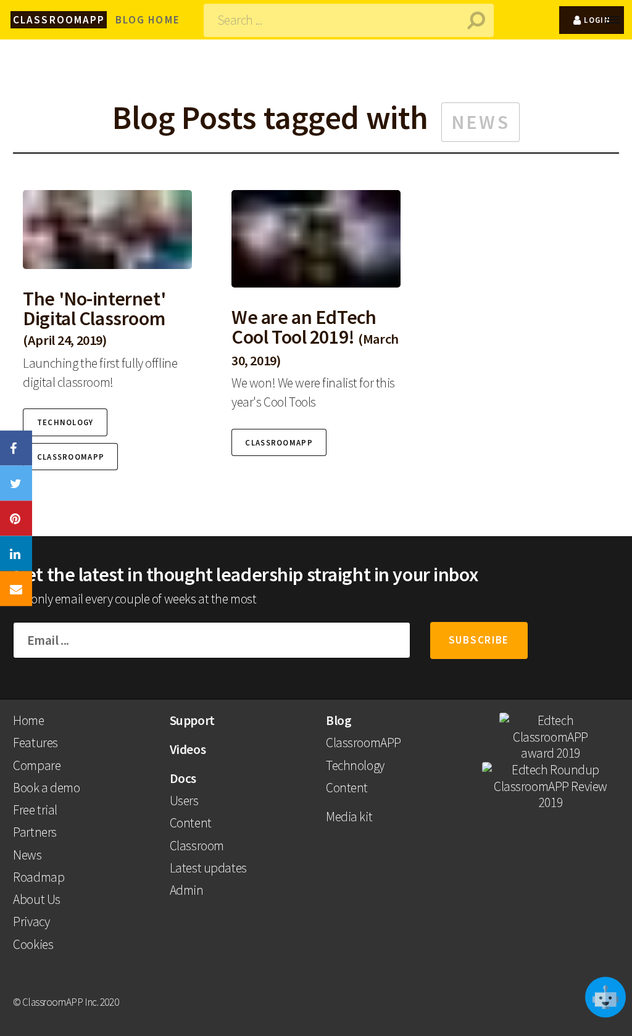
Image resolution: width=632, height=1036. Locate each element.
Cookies (33, 944)
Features (35, 742)
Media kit (349, 816)
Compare (36, 765)
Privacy (31, 921)
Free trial (35, 810)
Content (191, 822)
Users (184, 800)
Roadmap (38, 877)
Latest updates (208, 868)
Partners (35, 832)
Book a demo (46, 787)
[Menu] (618, 19)
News (27, 855)
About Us (36, 899)
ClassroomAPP (363, 742)
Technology (355, 765)
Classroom (197, 845)
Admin (187, 890)
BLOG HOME (147, 20)
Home (28, 720)
